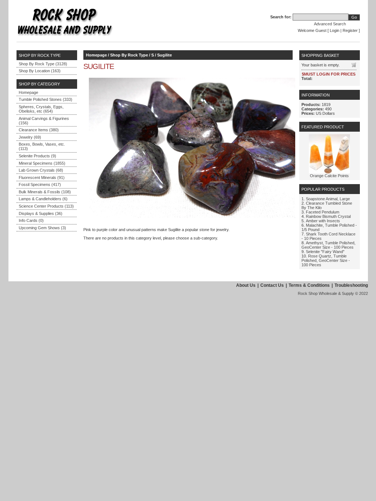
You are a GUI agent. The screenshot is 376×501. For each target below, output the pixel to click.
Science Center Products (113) (46, 206)
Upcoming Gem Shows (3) (42, 228)
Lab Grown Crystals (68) (41, 170)
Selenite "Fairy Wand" (325, 251)
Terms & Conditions (309, 285)
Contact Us (272, 285)
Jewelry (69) (30, 137)
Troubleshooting (351, 285)
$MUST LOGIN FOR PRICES (328, 74)
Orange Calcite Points (329, 175)
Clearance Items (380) (39, 130)
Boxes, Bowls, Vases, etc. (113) (42, 146)
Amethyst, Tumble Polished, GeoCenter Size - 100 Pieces (328, 245)
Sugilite (164, 55)
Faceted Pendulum (322, 212)
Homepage (28, 92)
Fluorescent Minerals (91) (42, 177)
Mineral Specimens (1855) (42, 163)
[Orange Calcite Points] (329, 172)
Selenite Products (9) (37, 156)
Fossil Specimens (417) (40, 184)
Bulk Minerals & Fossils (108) (45, 192)
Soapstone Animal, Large (328, 199)
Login (334, 30)
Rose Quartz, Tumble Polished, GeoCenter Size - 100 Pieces (325, 260)
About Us (246, 285)
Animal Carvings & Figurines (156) (44, 120)
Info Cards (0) (31, 220)
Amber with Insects (323, 221)
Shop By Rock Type (129, 55)
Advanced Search (330, 24)
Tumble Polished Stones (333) (45, 99)
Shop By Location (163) (40, 71)
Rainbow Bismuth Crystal (328, 216)
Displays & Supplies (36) (40, 213)
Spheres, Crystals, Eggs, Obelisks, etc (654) (41, 109)
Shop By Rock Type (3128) (43, 64)
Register (350, 30)
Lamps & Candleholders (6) (43, 199)
